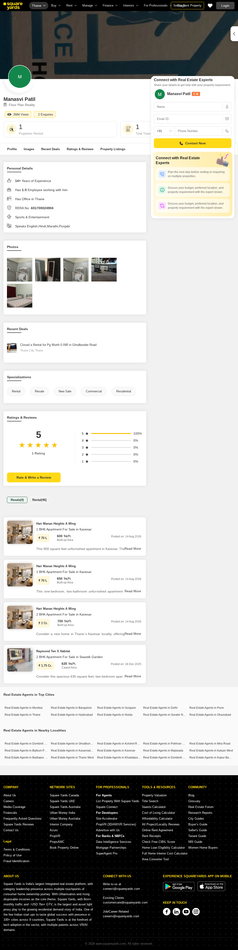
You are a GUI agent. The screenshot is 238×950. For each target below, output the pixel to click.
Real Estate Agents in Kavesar (116, 750)
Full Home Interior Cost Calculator (165, 853)
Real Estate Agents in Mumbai (24, 707)
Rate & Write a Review (34, 477)
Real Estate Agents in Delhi (160, 707)
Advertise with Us (108, 830)
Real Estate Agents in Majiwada (163, 750)
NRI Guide (195, 842)
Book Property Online (64, 847)
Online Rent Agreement (157, 830)
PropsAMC (57, 842)
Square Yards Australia (65, 807)
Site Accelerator (106, 818)
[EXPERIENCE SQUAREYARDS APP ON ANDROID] (179, 890)
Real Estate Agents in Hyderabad (72, 714)
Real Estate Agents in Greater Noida (166, 714)
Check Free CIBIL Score (158, 842)
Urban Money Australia (65, 818)
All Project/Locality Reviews (161, 824)
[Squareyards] (13, 6)
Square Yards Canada (64, 795)
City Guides (196, 818)
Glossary (194, 801)
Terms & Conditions (16, 849)
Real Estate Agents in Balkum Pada (27, 750)
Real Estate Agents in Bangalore (71, 707)
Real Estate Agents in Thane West (72, 757)
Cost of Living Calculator (158, 812)
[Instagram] (196, 911)
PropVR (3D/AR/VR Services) (116, 824)
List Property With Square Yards (117, 801)
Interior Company (61, 824)
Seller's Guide (197, 830)
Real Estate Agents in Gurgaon (116, 707)
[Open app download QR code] (234, 33)
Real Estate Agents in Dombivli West (166, 757)
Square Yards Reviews (18, 824)
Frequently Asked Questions (22, 818)
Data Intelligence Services (113, 842)
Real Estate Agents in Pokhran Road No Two (171, 743)
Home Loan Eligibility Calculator (163, 847)
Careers (8, 801)
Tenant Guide (197, 836)
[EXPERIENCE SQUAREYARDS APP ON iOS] (211, 890)
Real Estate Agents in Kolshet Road (119, 743)
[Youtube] (186, 911)
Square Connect (107, 807)
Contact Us (11, 830)
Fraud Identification (16, 861)
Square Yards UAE (62, 801)
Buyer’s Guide (197, 824)
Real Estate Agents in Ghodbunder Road (76, 743)
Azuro (54, 830)
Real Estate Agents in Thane (22, 714)
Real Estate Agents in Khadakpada (119, 757)
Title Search (150, 801)
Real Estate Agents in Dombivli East (27, 743)
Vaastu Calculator (154, 807)
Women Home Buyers (203, 847)
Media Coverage (14, 807)
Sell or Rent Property (187, 5)
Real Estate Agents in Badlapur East (27, 757)
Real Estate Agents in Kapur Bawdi (211, 757)
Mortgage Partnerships (111, 847)
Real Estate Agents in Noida (114, 714)
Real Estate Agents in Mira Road (209, 743)
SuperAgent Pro (106, 853)
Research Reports (200, 812)
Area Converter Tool (155, 859)
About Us (9, 795)
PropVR (55, 836)
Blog (191, 795)
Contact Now (195, 143)
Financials (10, 812)
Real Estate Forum (201, 807)
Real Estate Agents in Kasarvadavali (74, 750)
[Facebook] (166, 911)
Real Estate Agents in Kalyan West (211, 750)
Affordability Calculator (157, 818)
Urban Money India (62, 812)
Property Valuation (154, 795)
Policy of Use (12, 855)
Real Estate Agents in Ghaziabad (210, 714)
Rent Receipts (151, 836)
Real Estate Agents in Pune (206, 707)
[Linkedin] (176, 911)
